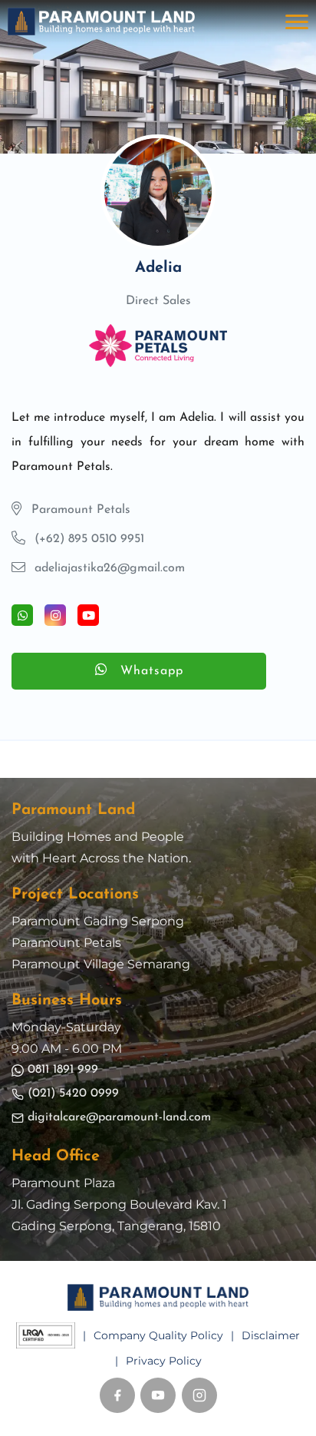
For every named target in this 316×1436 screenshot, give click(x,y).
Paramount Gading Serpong (98, 921)
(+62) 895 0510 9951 (89, 539)
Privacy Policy (164, 1361)
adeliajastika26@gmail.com (110, 568)
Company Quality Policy (158, 1335)
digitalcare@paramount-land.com (119, 1117)
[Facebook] (117, 1395)
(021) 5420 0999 (73, 1093)
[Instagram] (199, 1395)
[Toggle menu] (296, 21)
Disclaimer (271, 1335)
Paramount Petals (66, 942)
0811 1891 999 (63, 1070)
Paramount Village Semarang (101, 964)
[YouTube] (158, 1395)
